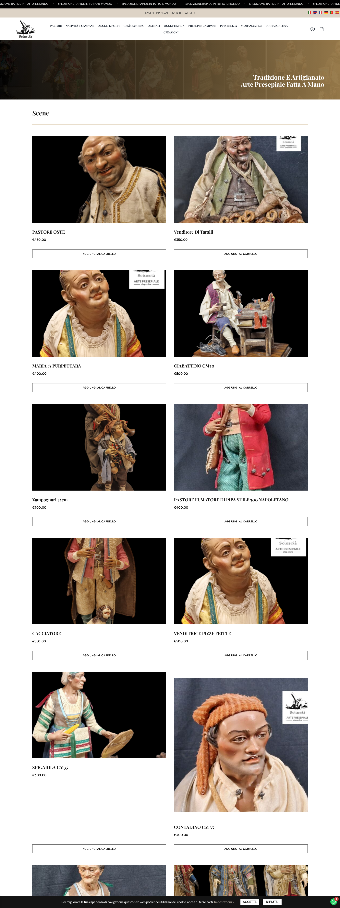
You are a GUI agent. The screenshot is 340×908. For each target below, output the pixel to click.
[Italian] (309, 12)
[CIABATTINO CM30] (241, 313)
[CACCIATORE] (99, 581)
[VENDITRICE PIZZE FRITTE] (241, 581)
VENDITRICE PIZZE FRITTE (202, 633)
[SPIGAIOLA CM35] (99, 715)
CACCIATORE (46, 633)
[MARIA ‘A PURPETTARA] (99, 313)
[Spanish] (337, 12)
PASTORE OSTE (48, 232)
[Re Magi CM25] (241, 885)
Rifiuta (272, 902)
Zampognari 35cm (50, 500)
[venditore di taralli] (241, 179)
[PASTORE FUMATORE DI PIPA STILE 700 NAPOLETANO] (241, 447)
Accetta (250, 902)
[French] (320, 12)
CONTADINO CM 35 (194, 827)
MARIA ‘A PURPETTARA (56, 366)
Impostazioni (223, 902)
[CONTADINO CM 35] (241, 745)
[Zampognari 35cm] (99, 447)
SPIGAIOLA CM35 (50, 767)
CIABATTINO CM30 (194, 366)
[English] (315, 12)
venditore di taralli (193, 232)
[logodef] (25, 21)
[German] (326, 12)
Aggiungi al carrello (99, 254)
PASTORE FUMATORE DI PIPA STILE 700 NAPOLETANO (231, 500)
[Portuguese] (331, 12)
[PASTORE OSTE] (99, 179)
